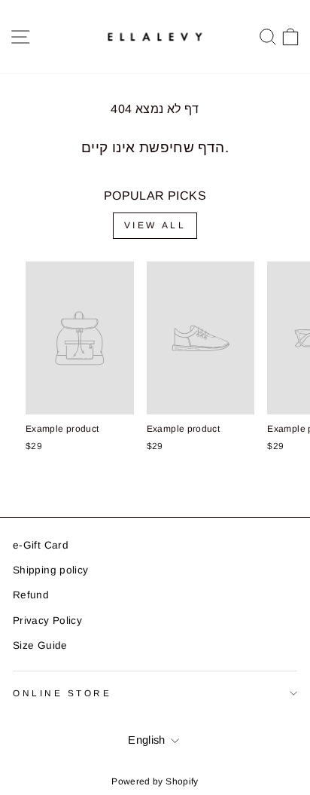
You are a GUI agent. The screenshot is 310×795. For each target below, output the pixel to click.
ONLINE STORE (62, 693)
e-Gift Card (40, 545)
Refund (31, 595)
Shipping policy (51, 570)
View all (155, 225)
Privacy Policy (47, 620)
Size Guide (40, 645)
